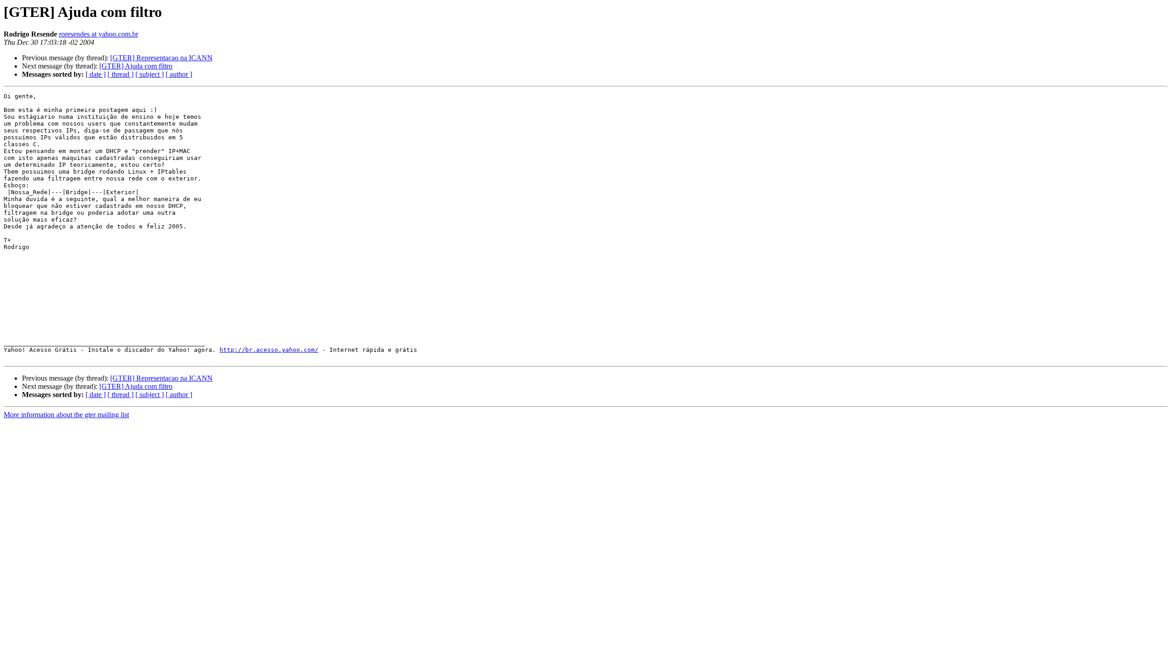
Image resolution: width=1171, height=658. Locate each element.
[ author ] (179, 74)
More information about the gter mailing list (66, 415)
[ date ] (96, 74)
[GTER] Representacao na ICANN (161, 58)
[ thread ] (120, 74)
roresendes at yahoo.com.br (98, 34)
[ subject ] (149, 74)
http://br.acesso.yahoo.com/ (269, 349)
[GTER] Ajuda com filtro (135, 66)
